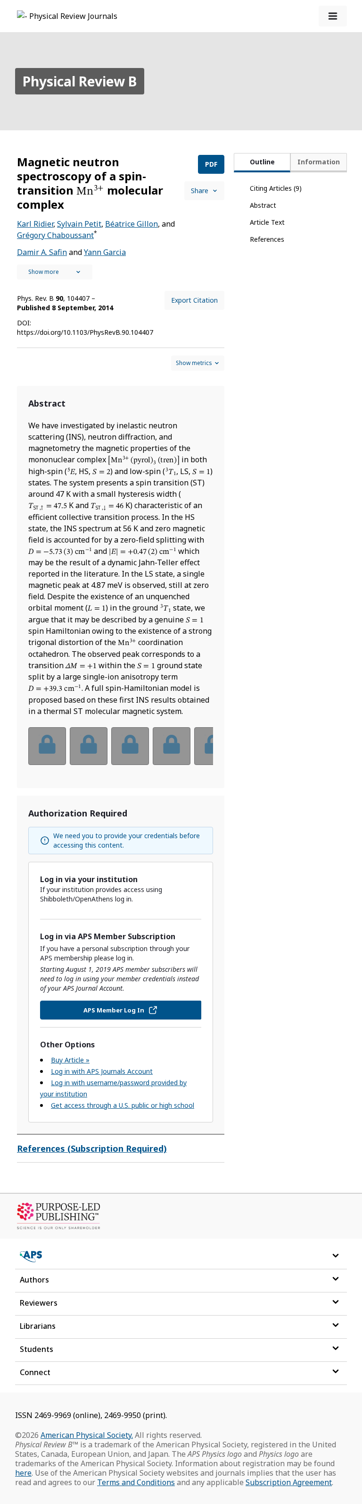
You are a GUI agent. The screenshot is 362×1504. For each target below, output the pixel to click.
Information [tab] (318, 161)
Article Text (267, 222)
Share (199, 190)
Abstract (263, 205)
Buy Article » (70, 1059)
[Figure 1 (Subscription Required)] (47, 746)
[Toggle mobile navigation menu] (333, 16)
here (23, 1473)
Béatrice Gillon (131, 224)
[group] (120, 752)
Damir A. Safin (42, 252)
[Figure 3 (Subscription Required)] (130, 746)
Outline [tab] (262, 161)
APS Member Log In (113, 1010)
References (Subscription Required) (92, 1148)
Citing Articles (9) (276, 188)
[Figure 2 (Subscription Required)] (88, 746)
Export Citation (194, 300)
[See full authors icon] (54, 272)
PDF (211, 164)
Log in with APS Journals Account (102, 1071)
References (267, 239)
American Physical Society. (87, 1435)
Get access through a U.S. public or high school (122, 1105)
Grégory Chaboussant (55, 235)
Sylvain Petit (79, 224)
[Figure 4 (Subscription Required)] (171, 746)
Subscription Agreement (289, 1482)
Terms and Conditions (136, 1482)
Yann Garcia (105, 252)
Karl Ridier (35, 224)
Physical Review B (80, 81)
